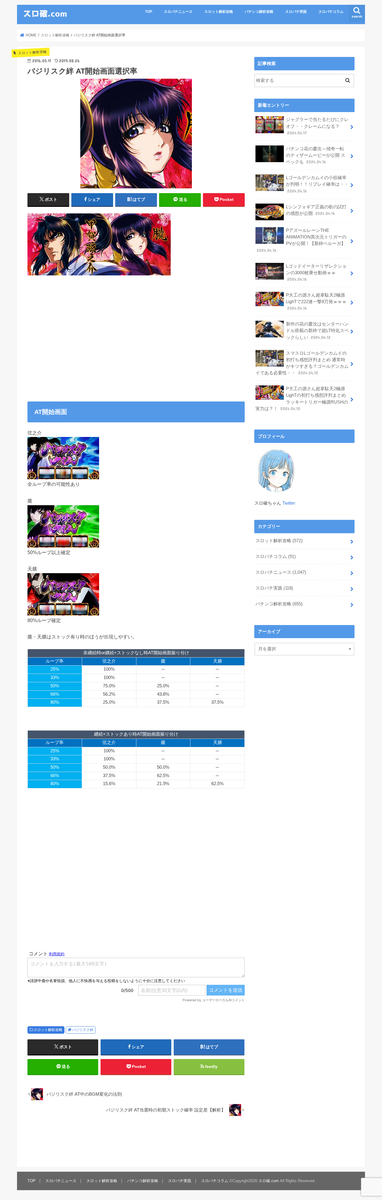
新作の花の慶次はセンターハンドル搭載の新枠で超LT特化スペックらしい (317, 330)
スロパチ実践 (296, 12)
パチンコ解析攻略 (259, 12)
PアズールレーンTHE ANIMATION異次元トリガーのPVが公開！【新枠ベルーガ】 (301, 240)
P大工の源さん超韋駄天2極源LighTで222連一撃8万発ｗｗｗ (316, 302)
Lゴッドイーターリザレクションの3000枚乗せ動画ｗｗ (316, 273)
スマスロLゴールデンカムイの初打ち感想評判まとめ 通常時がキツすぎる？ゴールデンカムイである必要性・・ (302, 363)
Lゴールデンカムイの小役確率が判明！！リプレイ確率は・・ (317, 184)
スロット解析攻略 (218, 12)
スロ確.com (268, 1181)
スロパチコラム (331, 12)
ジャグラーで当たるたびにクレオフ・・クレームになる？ (317, 126)
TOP (148, 12)
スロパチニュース (178, 12)
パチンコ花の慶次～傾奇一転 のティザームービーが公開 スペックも (315, 155)
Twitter (288, 503)
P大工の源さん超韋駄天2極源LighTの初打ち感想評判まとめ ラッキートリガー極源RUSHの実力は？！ (301, 398)
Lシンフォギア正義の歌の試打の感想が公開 (316, 210)
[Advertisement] (136, 339)
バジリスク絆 (82, 1030)
